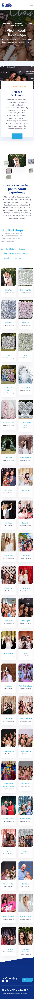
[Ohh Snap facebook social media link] (6, 978)
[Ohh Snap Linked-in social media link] (7, 981)
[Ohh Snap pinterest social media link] (14, 978)
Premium (7, 258)
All (2, 249)
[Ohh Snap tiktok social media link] (17, 978)
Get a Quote (27, 980)
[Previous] (14, 136)
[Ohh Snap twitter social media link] (10, 978)
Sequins (22, 249)
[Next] (19, 136)
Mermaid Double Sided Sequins (15, 253)
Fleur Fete (23, 104)
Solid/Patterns (11, 249)
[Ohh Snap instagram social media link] (3, 978)
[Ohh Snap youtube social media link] (3, 981)
